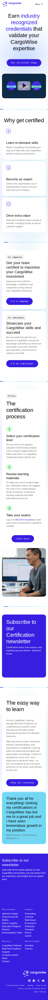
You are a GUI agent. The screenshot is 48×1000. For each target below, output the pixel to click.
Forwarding (30, 914)
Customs (29, 917)
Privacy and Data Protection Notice (32, 988)
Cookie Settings (40, 991)
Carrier (28, 936)
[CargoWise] (12, 4)
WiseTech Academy (24, 520)
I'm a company (19, 301)
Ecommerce (30, 923)
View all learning (22, 782)
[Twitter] (39, 980)
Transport (29, 929)
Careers (29, 949)
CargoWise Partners (12, 945)
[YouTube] (43, 980)
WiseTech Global (32, 941)
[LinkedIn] (30, 980)
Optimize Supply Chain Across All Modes (10, 917)
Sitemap (30, 985)
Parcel (28, 933)
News (5, 958)
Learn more (23, 538)
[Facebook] (34, 980)
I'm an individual (22, 363)
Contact (5, 961)
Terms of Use (41, 985)
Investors (29, 945)
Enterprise (30, 926)
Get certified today (24, 62)
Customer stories (10, 955)
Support (6, 952)
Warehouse (30, 920)
